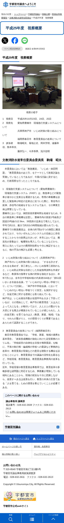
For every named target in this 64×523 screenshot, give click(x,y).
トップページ (20, 14)
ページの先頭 (53, 515)
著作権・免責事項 (42, 446)
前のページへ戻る (21, 438)
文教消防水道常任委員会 (20, 18)
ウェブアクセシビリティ (45, 454)
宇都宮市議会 (34, 14)
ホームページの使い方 (12, 446)
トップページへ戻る (45, 438)
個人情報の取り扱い (11, 454)
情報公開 (46, 14)
